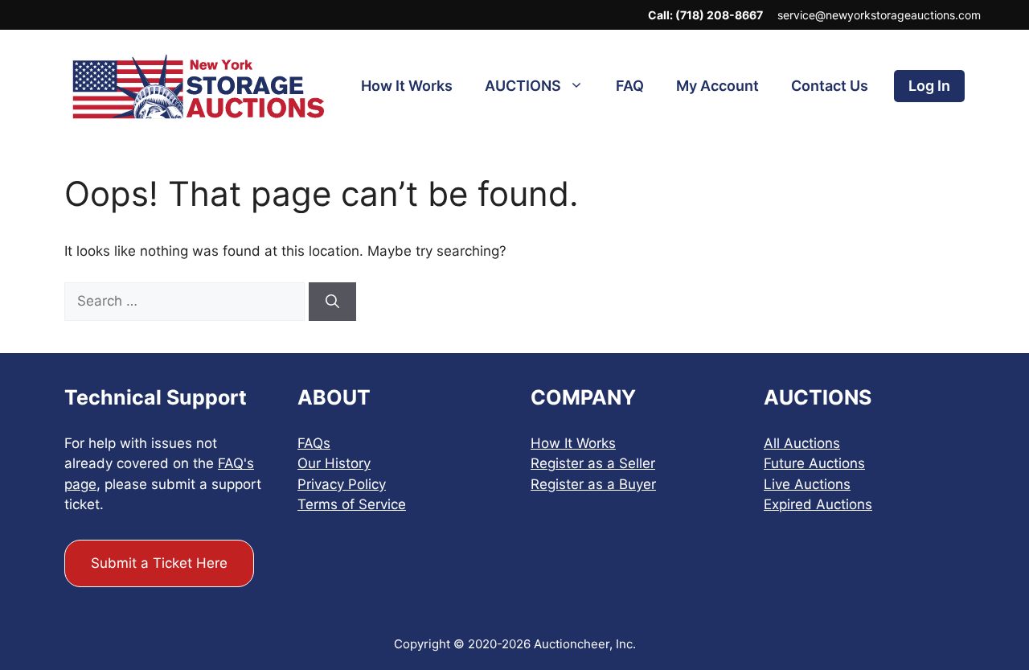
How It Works (407, 85)
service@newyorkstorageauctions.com (879, 15)
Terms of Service (351, 504)
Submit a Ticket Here (159, 563)
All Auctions (802, 443)
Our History (334, 463)
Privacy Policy (341, 484)
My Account (717, 85)
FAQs (313, 443)
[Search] (332, 301)
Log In (929, 85)
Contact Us (829, 85)
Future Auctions (814, 463)
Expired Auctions (818, 504)
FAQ (630, 85)
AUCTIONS (523, 85)
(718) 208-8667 (719, 15)
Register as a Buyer (593, 484)
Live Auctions (807, 484)
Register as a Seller (593, 463)
